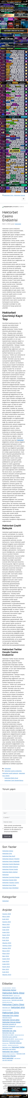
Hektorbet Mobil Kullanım (10, 867)
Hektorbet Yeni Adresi (10, 1051)
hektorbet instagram (8, 1026)
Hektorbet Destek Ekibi (9, 880)
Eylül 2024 (5, 940)
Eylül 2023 (5, 972)
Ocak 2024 (5, 961)
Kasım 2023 (6, 967)
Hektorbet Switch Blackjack (10, 864)
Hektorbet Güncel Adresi (11, 1022)
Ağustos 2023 (6, 974)
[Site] (14, 51)
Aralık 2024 (5, 932)
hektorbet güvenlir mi (9, 1024)
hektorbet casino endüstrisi (12, 771)
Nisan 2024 (6, 953)
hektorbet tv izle (6, 1047)
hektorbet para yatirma (9, 1037)
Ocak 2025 (5, 930)
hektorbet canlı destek (17, 1000)
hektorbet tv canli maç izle (13, 1045)
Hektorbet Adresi (7, 851)
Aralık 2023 (5, 964)
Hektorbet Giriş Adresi (10, 1015)
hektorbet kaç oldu (9, 1031)
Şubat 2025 (6, 927)
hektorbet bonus (7, 995)
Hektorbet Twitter (18, 1047)
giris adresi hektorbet (6, 987)
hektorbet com (6, 1007)
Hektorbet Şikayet (9, 1056)
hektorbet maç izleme (8, 1034)
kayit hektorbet (7, 1058)
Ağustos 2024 (6, 943)
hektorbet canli (17, 995)
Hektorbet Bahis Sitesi (13, 993)
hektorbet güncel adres (10, 1020)
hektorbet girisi (18, 1007)
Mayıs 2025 (6, 924)
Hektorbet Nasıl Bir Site (19, 1034)
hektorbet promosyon (19, 1039)
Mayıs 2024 (6, 951)
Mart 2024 (5, 956)
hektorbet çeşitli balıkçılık (10, 773)
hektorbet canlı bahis (6, 1000)
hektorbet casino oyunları (7, 1002)
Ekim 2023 (5, 969)
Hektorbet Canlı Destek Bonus (13, 780)
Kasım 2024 (6, 935)
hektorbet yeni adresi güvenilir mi (9, 1053)
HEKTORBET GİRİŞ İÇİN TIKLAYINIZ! (14, 30)
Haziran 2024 (6, 948)
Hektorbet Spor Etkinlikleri (10, 888)
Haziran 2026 (6, 914)
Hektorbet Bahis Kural (11, 778)
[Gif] (14, 82)
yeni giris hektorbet (7, 1060)
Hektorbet (7, 768)
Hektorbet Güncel (7, 1017)
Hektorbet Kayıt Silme (9, 885)
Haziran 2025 (6, 922)
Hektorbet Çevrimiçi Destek (10, 877)
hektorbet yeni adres (9, 1049)
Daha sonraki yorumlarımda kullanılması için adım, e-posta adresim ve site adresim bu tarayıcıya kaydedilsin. (13, 828)
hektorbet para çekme (8, 1039)
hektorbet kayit (19, 1026)
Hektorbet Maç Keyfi (8, 856)
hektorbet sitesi (5, 1043)
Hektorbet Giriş (7, 853)
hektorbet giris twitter (6, 1010)
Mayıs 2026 (6, 916)
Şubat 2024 (6, 959)
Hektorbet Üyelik (20, 1053)
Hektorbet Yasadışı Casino (10, 882)
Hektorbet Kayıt (7, 1028)
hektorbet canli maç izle (12, 998)
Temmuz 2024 (6, 945)
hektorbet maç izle (8, 1033)
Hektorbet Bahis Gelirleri (10, 872)
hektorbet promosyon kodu (11, 1041)
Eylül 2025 (5, 919)
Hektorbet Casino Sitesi (13, 1004)
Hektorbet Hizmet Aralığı (10, 869)
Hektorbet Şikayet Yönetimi (10, 859)
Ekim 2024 (5, 937)
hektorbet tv (4, 1045)
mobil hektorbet (17, 1058)
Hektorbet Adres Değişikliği (10, 861)
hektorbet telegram (15, 1043)
